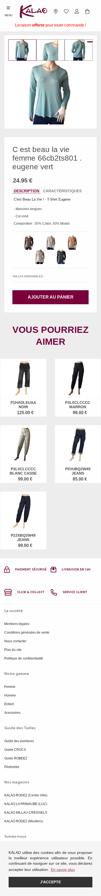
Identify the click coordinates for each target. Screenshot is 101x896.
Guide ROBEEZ (15, 758)
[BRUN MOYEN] (72, 243)
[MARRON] (29, 243)
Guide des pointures (19, 741)
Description (26, 191)
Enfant (9, 704)
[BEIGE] (39, 257)
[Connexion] (77, 11)
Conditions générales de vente (26, 632)
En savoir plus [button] (63, 869)
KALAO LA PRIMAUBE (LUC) (25, 804)
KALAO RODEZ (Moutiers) (23, 821)
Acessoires (12, 713)
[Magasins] (56, 11)
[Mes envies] (66, 11)
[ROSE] (50, 243)
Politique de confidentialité (23, 658)
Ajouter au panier (51, 297)
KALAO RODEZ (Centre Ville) (25, 795)
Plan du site (13, 650)
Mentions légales (16, 624)
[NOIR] (61, 257)
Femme (9, 687)
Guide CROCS (15, 750)
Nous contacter (15, 641)
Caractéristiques (62, 191)
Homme (10, 695)
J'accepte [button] (50, 882)
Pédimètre (11, 767)
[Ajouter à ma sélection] (83, 41)
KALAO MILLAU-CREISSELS (25, 812)
